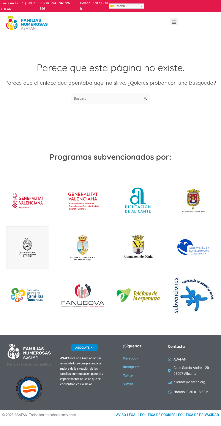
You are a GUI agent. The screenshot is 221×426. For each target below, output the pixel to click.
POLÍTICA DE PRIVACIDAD (198, 415)
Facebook (130, 358)
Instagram (131, 367)
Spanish (119, 6)
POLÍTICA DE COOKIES (157, 415)
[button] (174, 21)
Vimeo (128, 384)
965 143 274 (48, 3)
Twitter (128, 375)
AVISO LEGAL (126, 415)
